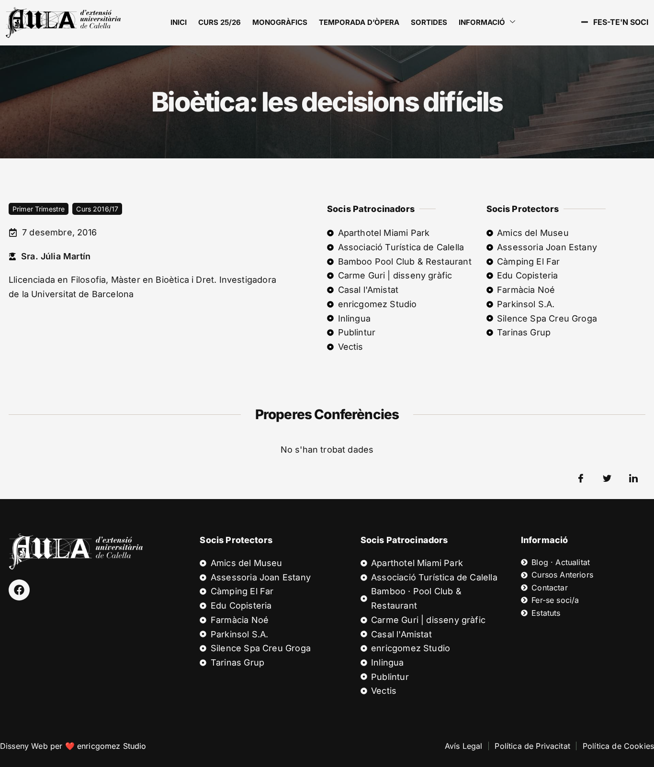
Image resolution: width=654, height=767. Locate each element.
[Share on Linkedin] (633, 478)
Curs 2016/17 (97, 209)
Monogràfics (279, 22)
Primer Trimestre (38, 209)
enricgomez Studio (112, 746)
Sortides (429, 22)
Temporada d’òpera (359, 22)
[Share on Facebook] (580, 478)
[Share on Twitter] (607, 478)
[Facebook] (19, 589)
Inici (178, 22)
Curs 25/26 (219, 22)
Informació (482, 22)
